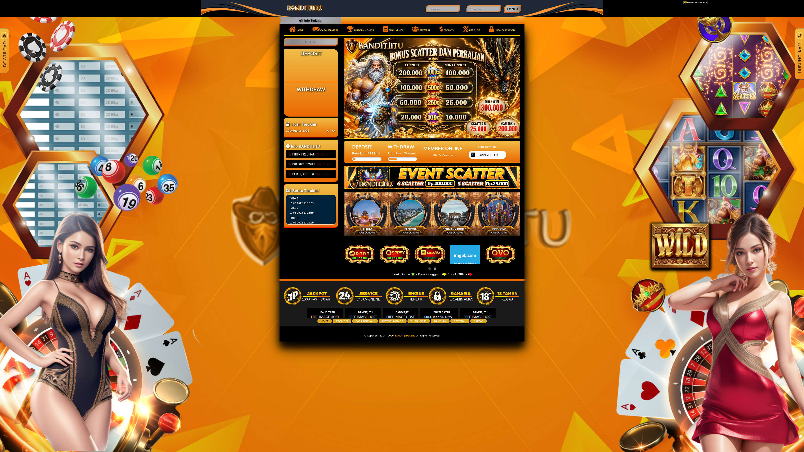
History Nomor (364, 30)
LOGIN (512, 9)
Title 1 (294, 198)
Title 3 (294, 217)
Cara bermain (329, 30)
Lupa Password (504, 30)
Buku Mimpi (395, 30)
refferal (460, 321)
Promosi (448, 30)
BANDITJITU (327, 312)
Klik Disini (323, 154)
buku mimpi (418, 321)
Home (299, 30)
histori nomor (392, 321)
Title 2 (294, 207)
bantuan (440, 321)
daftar (478, 321)
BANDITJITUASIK (404, 335)
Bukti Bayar (441, 312)
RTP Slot (474, 30)
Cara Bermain (365, 321)
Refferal (424, 30)
